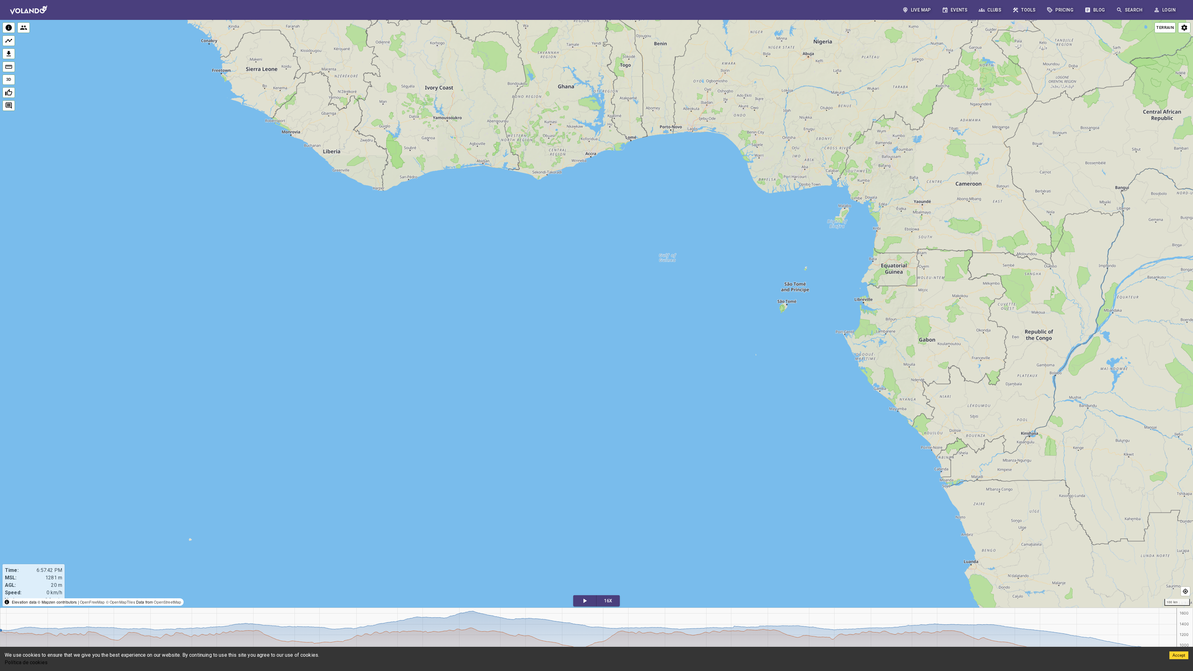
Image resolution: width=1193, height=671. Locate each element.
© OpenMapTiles (120, 602)
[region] (596, 314)
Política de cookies (26, 662)
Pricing (1064, 9)
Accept (1178, 655)
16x (608, 600)
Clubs (994, 9)
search (1133, 9)
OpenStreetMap (167, 602)
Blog (1099, 9)
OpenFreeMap (92, 602)
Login (1169, 9)
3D (8, 79)
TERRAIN (1165, 27)
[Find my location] (1185, 591)
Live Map (921, 9)
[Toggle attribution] (7, 602)
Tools (1028, 9)
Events (959, 9)
